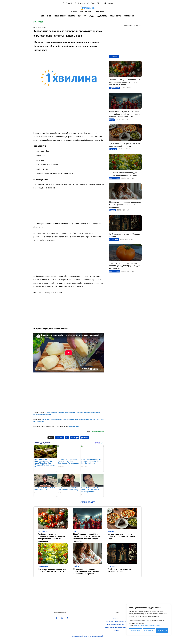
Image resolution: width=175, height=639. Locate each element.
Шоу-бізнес (113, 239)
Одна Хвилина (74, 426)
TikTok (93, 3)
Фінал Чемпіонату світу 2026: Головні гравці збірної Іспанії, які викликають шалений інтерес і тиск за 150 (124, 114)
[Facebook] (63, 3)
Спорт (111, 119)
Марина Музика (135, 26)
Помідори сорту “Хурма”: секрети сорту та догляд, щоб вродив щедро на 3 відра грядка (124, 265)
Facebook (69, 3)
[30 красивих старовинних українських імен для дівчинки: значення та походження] (125, 191)
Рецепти (38, 22)
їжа (67, 437)
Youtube (111, 3)
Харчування (114, 88)
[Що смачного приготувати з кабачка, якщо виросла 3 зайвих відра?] (125, 132)
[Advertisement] (68, 115)
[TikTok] (88, 3)
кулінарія (75, 437)
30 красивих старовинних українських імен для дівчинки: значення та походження (125, 204)
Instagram (81, 3)
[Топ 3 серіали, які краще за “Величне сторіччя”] (125, 223)
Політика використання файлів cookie (147, 625)
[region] (148, 619)
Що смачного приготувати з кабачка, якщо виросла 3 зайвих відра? (121, 536)
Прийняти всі (162, 630)
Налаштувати (135, 630)
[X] (98, 3)
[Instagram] (75, 3)
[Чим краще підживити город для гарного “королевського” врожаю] (125, 162)
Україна (112, 210)
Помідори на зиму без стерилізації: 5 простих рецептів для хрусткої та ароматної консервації (124, 82)
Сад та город (114, 178)
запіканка (59, 437)
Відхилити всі (148, 630)
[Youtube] (105, 3)
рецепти (84, 437)
